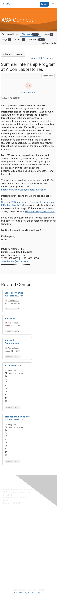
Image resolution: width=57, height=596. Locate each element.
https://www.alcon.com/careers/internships (23, 189)
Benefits (7, 524)
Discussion (30, 34)
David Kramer (28, 92)
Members (36, 39)
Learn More (8, 527)
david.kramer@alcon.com (14, 261)
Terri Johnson (13, 348)
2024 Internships (13, 365)
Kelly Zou (12, 370)
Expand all (34, 58)
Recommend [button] (48, 76)
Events (19, 39)
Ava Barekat (13, 323)
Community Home (10, 34)
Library (47, 34)
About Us (7, 545)
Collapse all (48, 58)
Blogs (6, 39)
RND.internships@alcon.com (40, 211)
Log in (44, 4)
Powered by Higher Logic (28, 593)
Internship (10, 318)
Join (5, 521)
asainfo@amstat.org (18, 500)
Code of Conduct (11, 548)
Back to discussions (14, 54)
